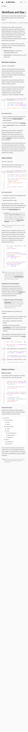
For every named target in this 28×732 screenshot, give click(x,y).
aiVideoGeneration (10, 426)
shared (7, 439)
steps (8, 431)
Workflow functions (9, 62)
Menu (5, 6)
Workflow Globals (17, 118)
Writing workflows (8, 369)
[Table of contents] (25, 12)
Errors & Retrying (13, 209)
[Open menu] (25, 2)
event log (23, 123)
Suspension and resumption (10, 283)
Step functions (7, 158)
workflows (6, 418)
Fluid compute (7, 302)
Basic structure (6, 373)
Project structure (7, 407)
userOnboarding (9, 420)
